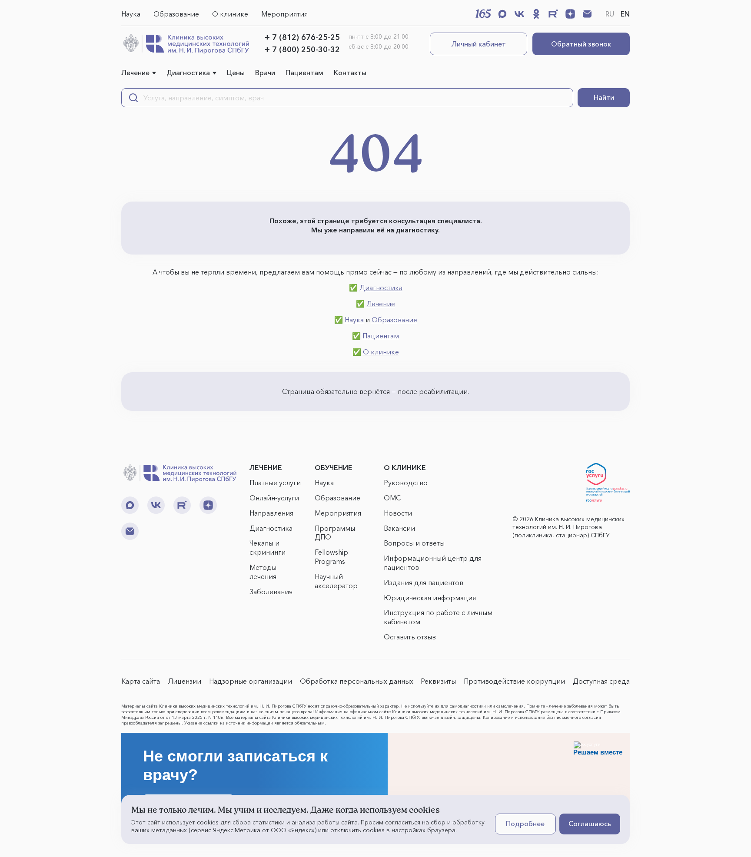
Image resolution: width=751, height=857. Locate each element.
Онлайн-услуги (274, 497)
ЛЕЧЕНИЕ (265, 467)
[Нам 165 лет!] (483, 13)
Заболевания (270, 591)
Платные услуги (275, 482)
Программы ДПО (335, 533)
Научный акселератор (336, 581)
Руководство (406, 482)
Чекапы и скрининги (267, 547)
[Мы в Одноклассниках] (536, 14)
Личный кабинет (479, 44)
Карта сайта (140, 681)
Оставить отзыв (410, 636)
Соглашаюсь (589, 823)
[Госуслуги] (608, 482)
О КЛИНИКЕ (405, 467)
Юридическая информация (430, 597)
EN (625, 14)
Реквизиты (438, 681)
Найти (604, 97)
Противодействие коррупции (514, 681)
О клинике (230, 14)
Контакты (350, 72)
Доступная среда (601, 681)
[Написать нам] (587, 14)
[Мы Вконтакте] (519, 14)
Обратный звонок (581, 44)
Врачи (265, 72)
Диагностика (188, 72)
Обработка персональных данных (356, 681)
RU (609, 14)
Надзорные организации (250, 681)
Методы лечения (262, 572)
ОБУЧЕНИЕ (333, 467)
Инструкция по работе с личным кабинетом (438, 617)
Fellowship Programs (331, 557)
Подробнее (525, 823)
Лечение (135, 72)
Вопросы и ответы (414, 543)
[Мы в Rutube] (553, 14)
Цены (236, 72)
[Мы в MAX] (502, 14)
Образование (176, 14)
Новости (398, 513)
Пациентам (304, 72)
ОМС (392, 497)
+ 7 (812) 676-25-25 (302, 37)
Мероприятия (284, 14)
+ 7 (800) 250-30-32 (302, 49)
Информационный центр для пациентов (433, 563)
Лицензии (184, 681)
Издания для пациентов (423, 582)
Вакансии (399, 528)
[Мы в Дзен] (570, 14)
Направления (271, 513)
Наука (130, 14)
